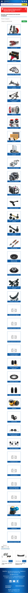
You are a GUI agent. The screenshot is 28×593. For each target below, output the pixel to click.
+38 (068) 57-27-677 (14, 574)
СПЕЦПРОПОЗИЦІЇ (5, 548)
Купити (10, 561)
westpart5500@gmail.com (19, 576)
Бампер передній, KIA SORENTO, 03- (20, 564)
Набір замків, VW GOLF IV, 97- (7, 564)
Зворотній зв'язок (19, 585)
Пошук (24, 21)
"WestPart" (10, 577)
